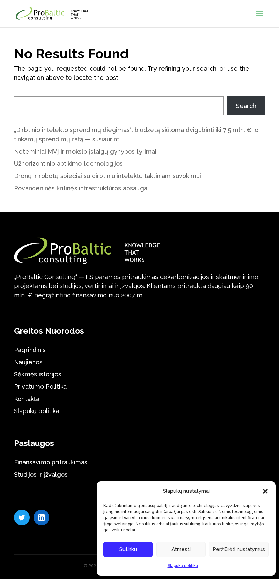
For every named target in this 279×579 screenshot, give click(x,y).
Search (246, 105)
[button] (265, 491)
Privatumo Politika (40, 386)
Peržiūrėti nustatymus (239, 549)
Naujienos (28, 362)
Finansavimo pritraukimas (50, 462)
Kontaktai (27, 398)
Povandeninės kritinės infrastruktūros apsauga (80, 188)
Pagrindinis (30, 349)
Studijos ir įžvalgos (41, 474)
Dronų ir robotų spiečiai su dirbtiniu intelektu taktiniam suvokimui (107, 175)
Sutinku (128, 549)
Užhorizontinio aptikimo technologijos (68, 163)
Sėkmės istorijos (37, 374)
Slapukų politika (183, 565)
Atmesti (181, 549)
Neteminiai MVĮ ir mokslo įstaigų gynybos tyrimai (85, 151)
